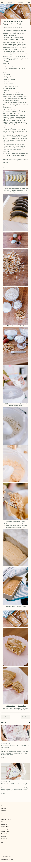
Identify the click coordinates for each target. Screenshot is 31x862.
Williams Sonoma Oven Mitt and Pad (16, 606)
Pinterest (3, 810)
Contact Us (4, 824)
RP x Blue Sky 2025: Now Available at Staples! (14, 784)
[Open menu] (3, 2)
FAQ (2, 817)
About (2, 845)
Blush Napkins (22, 706)
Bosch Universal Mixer (15, 405)
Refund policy (4, 833)
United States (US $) (7, 856)
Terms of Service (5, 826)
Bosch (22, 111)
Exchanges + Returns (6, 819)
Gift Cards (3, 821)
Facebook (3, 808)
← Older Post (6, 716)
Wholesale (3, 836)
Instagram (3, 806)
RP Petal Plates (11, 706)
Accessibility (4, 838)
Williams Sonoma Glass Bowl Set (16, 325)
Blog (2, 842)
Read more (3, 757)
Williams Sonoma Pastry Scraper (16, 521)
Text (2, 813)
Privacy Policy (4, 829)
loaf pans (6, 525)
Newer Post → (25, 716)
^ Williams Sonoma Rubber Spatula (14, 404)
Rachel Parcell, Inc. (6, 859)
